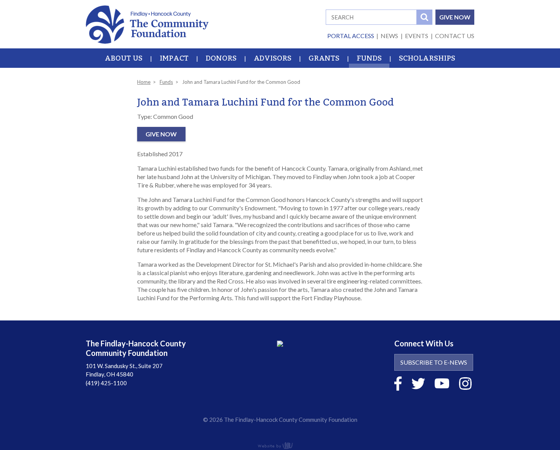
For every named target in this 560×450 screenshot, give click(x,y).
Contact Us (454, 35)
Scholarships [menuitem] (427, 58)
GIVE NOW (454, 17)
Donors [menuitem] (221, 58)
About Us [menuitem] (123, 58)
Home (143, 82)
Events (416, 35)
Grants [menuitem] (324, 58)
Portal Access (350, 35)
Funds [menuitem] (369, 58)
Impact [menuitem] (174, 58)
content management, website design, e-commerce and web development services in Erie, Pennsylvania (280, 445)
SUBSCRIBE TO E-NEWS (433, 362)
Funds (166, 82)
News (389, 35)
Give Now (161, 134)
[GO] (424, 17)
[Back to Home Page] (147, 23)
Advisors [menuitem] (272, 58)
